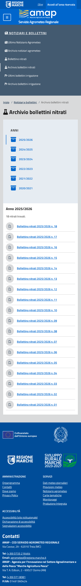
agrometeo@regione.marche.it (28, 558)
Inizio (6, 102)
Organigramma (11, 483)
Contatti (7, 487)
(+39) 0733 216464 (18, 553)
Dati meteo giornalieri (55, 483)
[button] (40, 4)
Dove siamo (9, 491)
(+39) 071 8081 (16, 577)
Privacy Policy (10, 495)
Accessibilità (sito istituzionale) (20, 517)
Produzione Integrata (55, 503)
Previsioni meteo (52, 487)
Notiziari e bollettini (25, 102)
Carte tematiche (52, 495)
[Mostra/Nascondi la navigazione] (7, 17)
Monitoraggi (50, 499)
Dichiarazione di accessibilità (18, 521)
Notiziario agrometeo (55, 491)
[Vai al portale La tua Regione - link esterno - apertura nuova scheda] (14, 4)
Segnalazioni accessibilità (16, 526)
